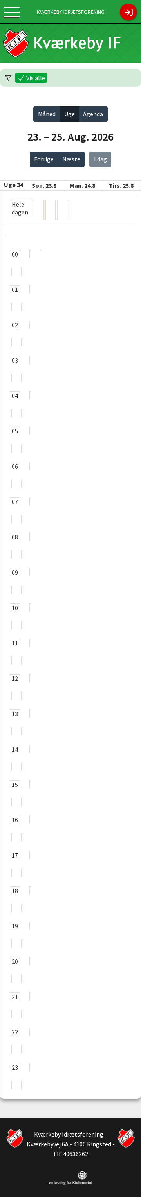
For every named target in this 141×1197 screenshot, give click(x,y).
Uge (69, 114)
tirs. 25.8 (121, 185)
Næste (71, 159)
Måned (47, 114)
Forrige (44, 159)
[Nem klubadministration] (70, 1183)
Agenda (93, 114)
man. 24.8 (82, 185)
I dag (100, 159)
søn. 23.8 (44, 185)
